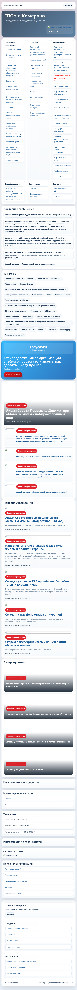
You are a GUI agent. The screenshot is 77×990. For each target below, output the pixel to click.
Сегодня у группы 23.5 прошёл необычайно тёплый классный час (37, 582)
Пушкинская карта (63, 295)
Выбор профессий (61, 86)
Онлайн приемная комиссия (16, 881)
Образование (11, 107)
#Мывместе (50, 311)
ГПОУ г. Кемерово (24, 16)
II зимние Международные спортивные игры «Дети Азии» (30, 305)
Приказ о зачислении (62, 165)
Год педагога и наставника (16, 295)
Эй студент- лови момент (16, 311)
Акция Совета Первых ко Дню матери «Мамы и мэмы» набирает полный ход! (38, 215)
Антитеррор (65, 329)
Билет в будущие (27, 284)
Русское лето (36, 311)
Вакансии (33, 92)
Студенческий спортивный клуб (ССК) (36, 84)
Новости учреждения (14, 279)
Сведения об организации (10, 43)
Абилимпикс (10, 284)
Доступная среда (12, 142)
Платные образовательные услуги (13, 115)
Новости (30, 279)
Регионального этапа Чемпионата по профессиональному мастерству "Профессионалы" (35, 323)
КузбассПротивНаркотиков (48, 316)
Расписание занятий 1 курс (49, 279)
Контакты (33, 189)
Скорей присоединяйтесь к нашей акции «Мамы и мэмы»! (30, 264)
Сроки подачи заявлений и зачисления (59, 149)
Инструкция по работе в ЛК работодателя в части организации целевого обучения (14, 194)
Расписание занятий (38, 60)
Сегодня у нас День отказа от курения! (33, 614)
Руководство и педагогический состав (12, 89)
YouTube (68, 5)
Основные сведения (14, 49)
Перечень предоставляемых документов (61, 139)
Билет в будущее (12, 316)
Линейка (52, 329)
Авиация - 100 (11, 329)
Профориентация (61, 171)
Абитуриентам (59, 42)
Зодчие (41, 329)
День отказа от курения (16, 967)
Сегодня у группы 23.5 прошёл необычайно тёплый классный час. (44, 456)
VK (6, 805)
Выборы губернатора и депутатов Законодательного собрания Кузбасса (35, 289)
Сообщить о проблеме (13, 375)
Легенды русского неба (15, 335)
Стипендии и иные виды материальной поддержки (14, 99)
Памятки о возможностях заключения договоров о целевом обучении (62, 52)
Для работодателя (12, 184)
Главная (57, 196)
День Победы (37, 295)
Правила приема (60, 123)
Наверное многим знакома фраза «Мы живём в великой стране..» (34, 547)
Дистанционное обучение (15, 894)
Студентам (33, 42)
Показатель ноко (12, 160)
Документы (10, 81)
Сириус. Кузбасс (27, 329)
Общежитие (58, 176)
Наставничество (36, 184)
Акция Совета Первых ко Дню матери (21, 961)
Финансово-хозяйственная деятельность (11, 126)
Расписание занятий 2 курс (16, 300)
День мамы (28, 316)
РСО (49, 295)
